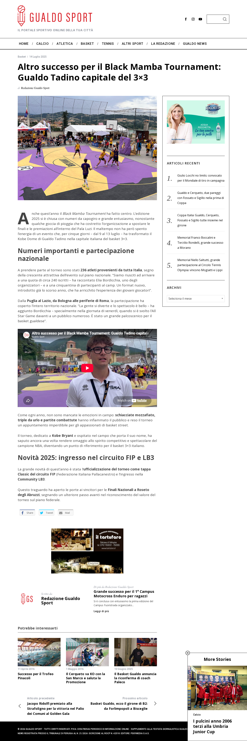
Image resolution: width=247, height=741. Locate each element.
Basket (22, 56)
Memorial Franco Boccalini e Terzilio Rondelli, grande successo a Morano (200, 243)
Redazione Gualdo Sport (35, 88)
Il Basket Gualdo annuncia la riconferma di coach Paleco (135, 678)
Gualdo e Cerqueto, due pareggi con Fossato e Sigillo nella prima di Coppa (200, 198)
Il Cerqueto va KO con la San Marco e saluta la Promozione (85, 678)
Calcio (197, 714)
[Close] (188, 653)
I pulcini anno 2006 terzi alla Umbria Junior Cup (212, 726)
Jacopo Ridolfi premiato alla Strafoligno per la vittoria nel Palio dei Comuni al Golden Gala (55, 706)
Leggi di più (101, 611)
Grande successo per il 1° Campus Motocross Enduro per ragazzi (124, 593)
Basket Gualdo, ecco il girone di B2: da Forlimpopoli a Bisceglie (119, 704)
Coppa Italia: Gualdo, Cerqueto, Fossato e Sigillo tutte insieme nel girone (200, 220)
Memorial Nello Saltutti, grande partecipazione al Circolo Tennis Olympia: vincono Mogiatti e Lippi (199, 265)
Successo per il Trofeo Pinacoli (36, 676)
